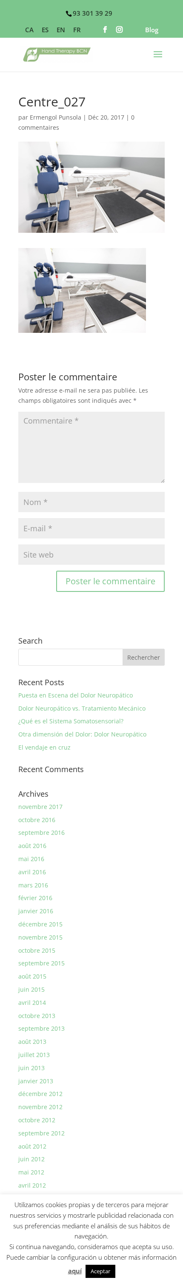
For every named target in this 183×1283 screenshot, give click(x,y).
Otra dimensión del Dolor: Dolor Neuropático (82, 734)
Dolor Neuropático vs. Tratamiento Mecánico (82, 708)
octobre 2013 (36, 1016)
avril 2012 (32, 1185)
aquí (75, 1270)
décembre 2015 (40, 924)
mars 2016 (33, 885)
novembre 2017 (40, 807)
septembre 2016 (41, 832)
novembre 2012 (40, 1107)
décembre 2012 (40, 1094)
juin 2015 (31, 989)
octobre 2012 (36, 1120)
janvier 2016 (35, 911)
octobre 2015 (36, 950)
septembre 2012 (41, 1133)
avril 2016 (32, 872)
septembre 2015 (41, 963)
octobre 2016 (36, 820)
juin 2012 (31, 1159)
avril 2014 (32, 1003)
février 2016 (35, 898)
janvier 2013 (35, 1081)
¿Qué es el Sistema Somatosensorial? (70, 721)
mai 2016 (31, 859)
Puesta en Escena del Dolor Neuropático (75, 695)
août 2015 (32, 976)
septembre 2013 (41, 1028)
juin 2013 (31, 1068)
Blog (151, 30)
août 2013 (32, 1042)
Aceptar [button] (100, 1271)
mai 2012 (31, 1172)
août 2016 (32, 846)
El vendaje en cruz (44, 747)
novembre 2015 (40, 937)
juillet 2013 (34, 1055)
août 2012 (32, 1146)
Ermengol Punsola (55, 117)
